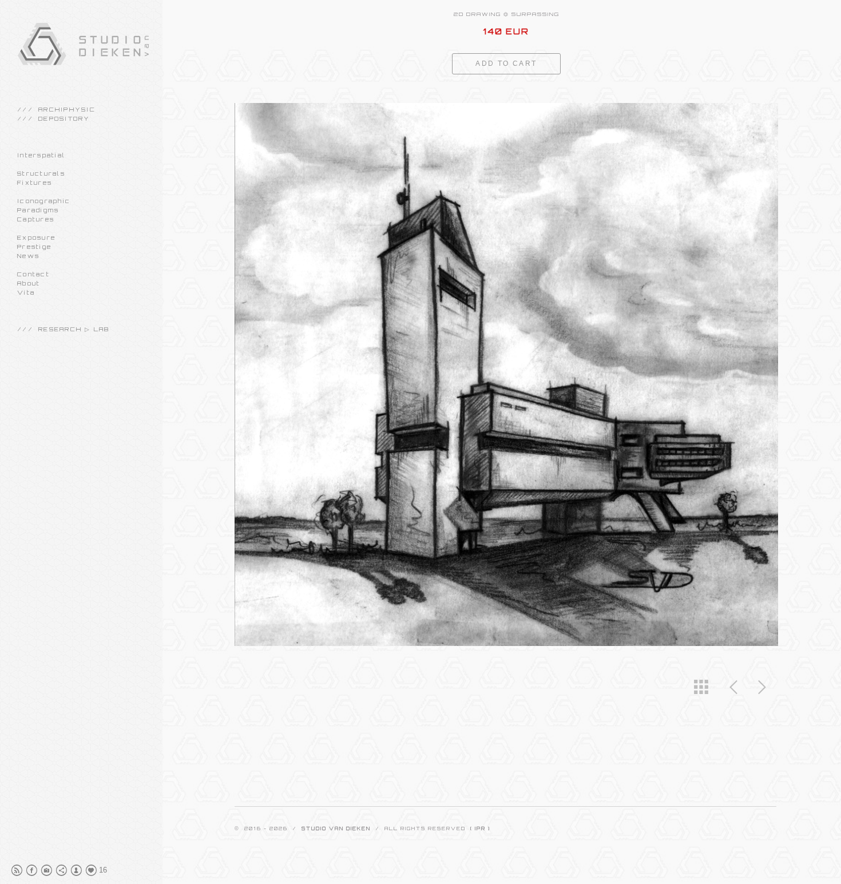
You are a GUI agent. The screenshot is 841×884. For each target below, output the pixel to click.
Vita (26, 292)
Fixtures (34, 182)
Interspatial (41, 155)
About (28, 283)
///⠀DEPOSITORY (53, 118)
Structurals (41, 173)
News (28, 255)
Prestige (34, 246)
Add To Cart (506, 64)
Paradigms (38, 210)
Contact (33, 274)
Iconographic (43, 200)
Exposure (36, 237)
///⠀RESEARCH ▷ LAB (63, 329)
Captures (35, 219)
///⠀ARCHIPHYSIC (56, 109)
